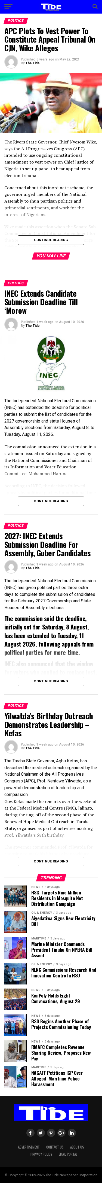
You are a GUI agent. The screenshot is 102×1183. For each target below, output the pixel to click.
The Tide (33, 63)
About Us (77, 1147)
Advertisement (29, 1147)
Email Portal (68, 1154)
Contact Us (55, 1147)
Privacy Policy (41, 1154)
